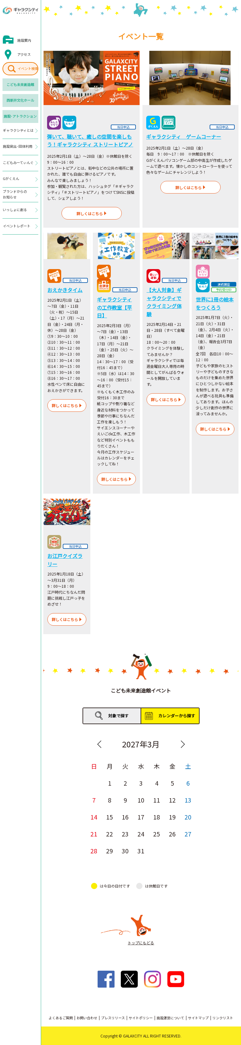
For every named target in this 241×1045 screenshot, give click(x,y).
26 (172, 834)
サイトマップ (198, 1017)
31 (140, 850)
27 (188, 834)
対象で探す (118, 716)
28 (93, 850)
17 (140, 817)
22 (109, 834)
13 (188, 800)
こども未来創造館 (20, 84)
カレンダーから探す (176, 716)
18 (156, 817)
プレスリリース (113, 1017)
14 (93, 817)
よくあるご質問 (61, 1017)
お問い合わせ (87, 1017)
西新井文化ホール (20, 100)
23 (125, 834)
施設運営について (170, 1017)
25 (156, 834)
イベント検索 (28, 68)
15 (109, 817)
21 (93, 834)
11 (156, 800)
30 (125, 850)
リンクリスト (222, 1017)
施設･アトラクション (20, 116)
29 (109, 850)
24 (140, 834)
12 (172, 800)
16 (125, 817)
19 (172, 817)
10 (140, 800)
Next (182, 744)
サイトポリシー (141, 1017)
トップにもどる (141, 942)
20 (188, 817)
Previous (99, 744)
